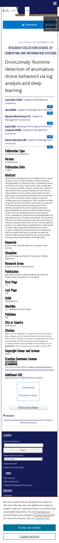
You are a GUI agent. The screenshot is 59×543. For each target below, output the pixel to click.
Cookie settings (42, 515)
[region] (29, 520)
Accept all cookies (29, 527)
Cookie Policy (42, 518)
